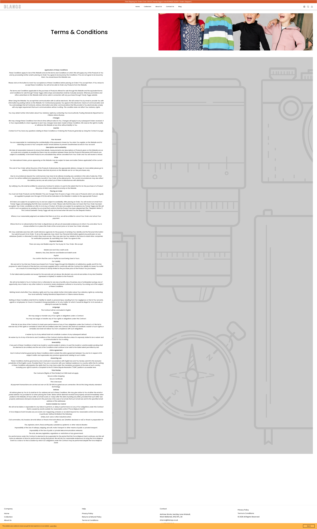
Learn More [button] (53, 526)
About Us (7, 520)
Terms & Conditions (90, 520)
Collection (8, 517)
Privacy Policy (87, 513)
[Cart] (312, 6)
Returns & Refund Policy (91, 517)
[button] (147, 7)
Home (6, 513)
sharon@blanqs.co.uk (169, 520)
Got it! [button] (309, 526)
